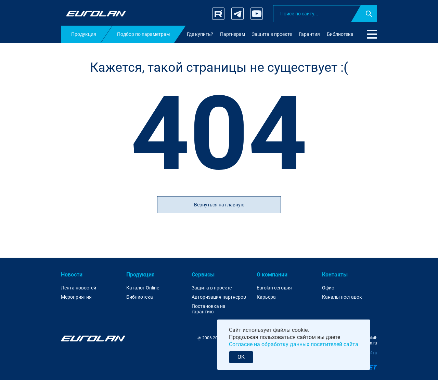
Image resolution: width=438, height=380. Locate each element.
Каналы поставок (342, 297)
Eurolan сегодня (274, 287)
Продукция (140, 274)
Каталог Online (142, 287)
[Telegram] (237, 14)
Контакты (335, 274)
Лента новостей (78, 287)
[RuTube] (218, 14)
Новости (71, 274)
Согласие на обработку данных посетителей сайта (293, 344)
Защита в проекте (212, 287)
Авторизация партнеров (219, 297)
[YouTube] (256, 14)
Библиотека (139, 297)
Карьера (266, 297)
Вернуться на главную (219, 204)
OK (241, 357)
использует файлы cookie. (276, 330)
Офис (328, 287)
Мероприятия (76, 297)
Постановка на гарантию (209, 309)
